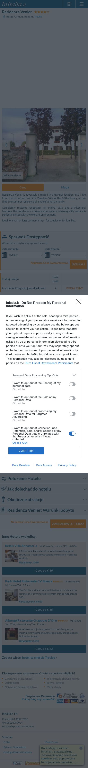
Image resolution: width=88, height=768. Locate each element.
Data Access (44, 465)
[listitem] (44, 375)
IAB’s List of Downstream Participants (49, 363)
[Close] (80, 303)
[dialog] (44, 384)
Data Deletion (21, 465)
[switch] (72, 384)
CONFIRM (26, 450)
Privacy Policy (67, 465)
